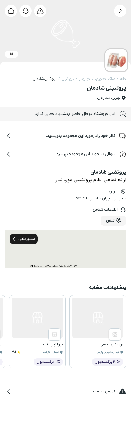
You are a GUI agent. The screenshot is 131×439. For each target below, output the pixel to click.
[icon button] (120, 11)
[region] (65, 249)
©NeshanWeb (55, 266)
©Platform (37, 266)
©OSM (72, 266)
